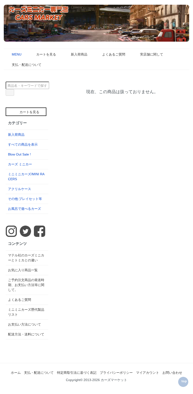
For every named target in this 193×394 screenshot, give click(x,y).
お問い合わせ (172, 372)
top (184, 381)
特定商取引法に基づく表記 (76, 372)
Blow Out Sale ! (19, 154)
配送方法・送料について (26, 334)
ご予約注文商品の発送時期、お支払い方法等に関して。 (26, 285)
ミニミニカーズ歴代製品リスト (26, 312)
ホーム (16, 372)
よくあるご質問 (113, 54)
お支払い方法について (24, 324)
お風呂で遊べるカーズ (24, 209)
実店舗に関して (151, 54)
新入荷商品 (79, 54)
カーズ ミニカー (20, 164)
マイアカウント (147, 372)
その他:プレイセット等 (25, 199)
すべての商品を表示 (23, 144)
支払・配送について (26, 65)
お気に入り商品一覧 (23, 270)
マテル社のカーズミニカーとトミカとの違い (26, 257)
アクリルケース (19, 189)
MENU (16, 54)
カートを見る (46, 54)
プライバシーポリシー (116, 372)
